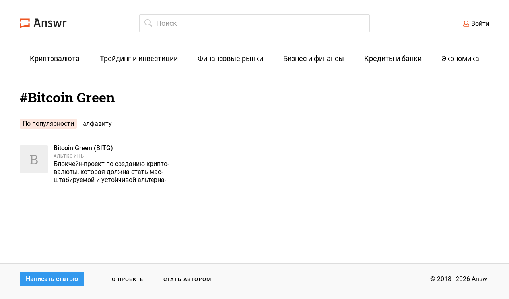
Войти (480, 23)
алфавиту (97, 123)
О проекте (128, 279)
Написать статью (52, 279)
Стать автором (187, 279)
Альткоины (69, 156)
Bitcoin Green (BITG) (83, 148)
